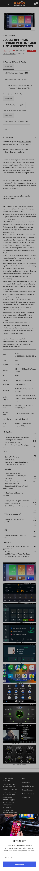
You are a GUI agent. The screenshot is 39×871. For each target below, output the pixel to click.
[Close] (35, 817)
